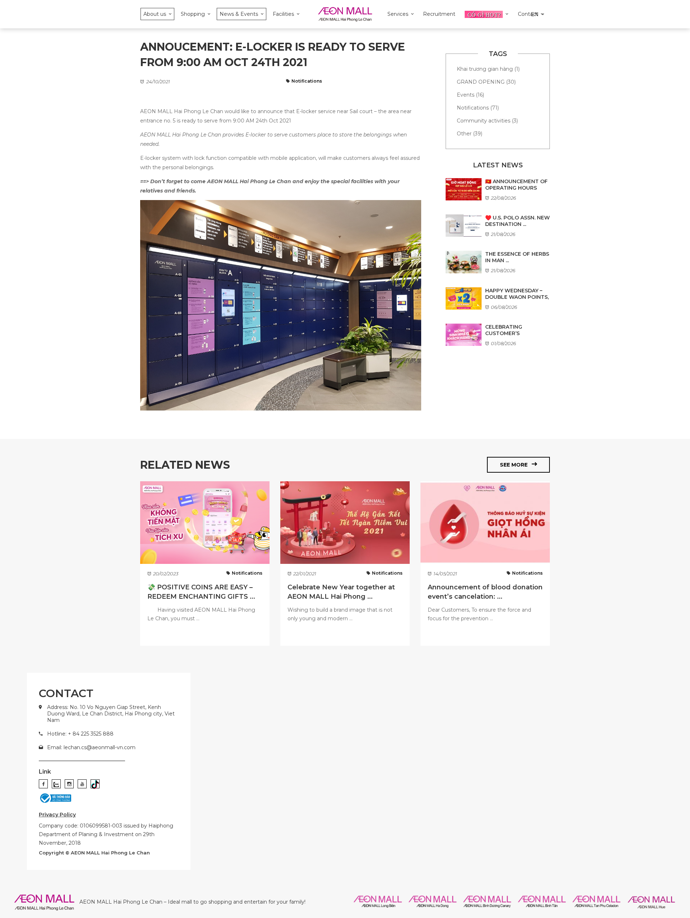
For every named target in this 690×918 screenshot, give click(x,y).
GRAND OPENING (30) (486, 82)
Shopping (193, 14)
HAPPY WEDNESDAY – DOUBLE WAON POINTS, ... (517, 297)
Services (397, 14)
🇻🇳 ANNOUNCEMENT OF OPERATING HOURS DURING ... (516, 188)
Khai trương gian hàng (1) (488, 69)
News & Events (239, 14)
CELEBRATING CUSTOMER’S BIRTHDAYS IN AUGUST (515, 333)
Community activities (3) (487, 120)
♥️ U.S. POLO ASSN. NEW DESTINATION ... (517, 220)
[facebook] (43, 783)
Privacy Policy (57, 814)
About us (154, 14)
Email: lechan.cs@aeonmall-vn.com (91, 747)
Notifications (306, 81)
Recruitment (439, 14)
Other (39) (469, 133)
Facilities (283, 14)
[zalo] (56, 783)
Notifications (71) (478, 108)
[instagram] (69, 783)
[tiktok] (95, 783)
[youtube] (82, 783)
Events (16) (470, 95)
